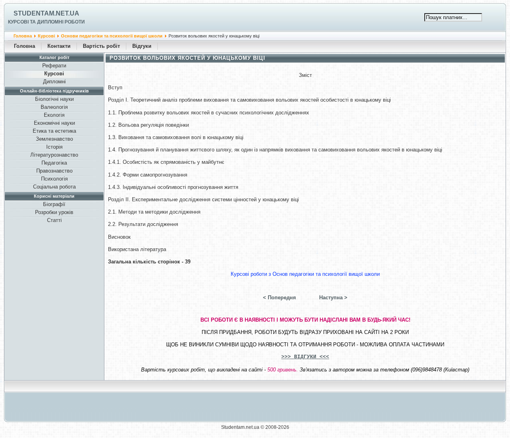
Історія (54, 147)
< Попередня (279, 298)
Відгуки (141, 46)
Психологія (54, 179)
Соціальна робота (54, 187)
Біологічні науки (54, 99)
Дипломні (54, 81)
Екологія (54, 115)
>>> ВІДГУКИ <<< (305, 357)
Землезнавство (54, 139)
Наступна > (333, 298)
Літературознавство (54, 155)
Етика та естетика (54, 131)
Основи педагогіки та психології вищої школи (112, 35)
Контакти (59, 46)
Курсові (46, 35)
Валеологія (54, 107)
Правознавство (54, 171)
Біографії (54, 204)
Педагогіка (54, 163)
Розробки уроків (54, 212)
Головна (23, 35)
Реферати (54, 66)
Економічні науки (54, 123)
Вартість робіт (101, 46)
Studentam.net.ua (46, 13)
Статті (54, 220)
